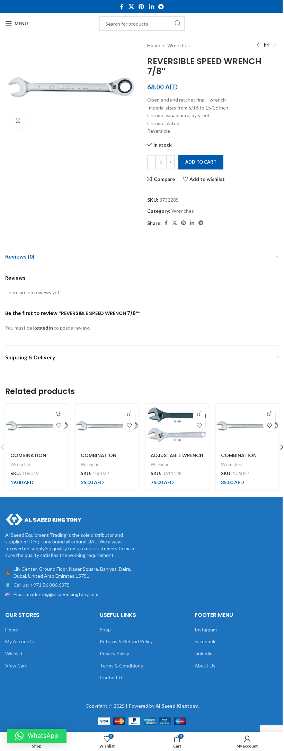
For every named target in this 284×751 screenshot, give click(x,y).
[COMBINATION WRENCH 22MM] (107, 426)
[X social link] (131, 6)
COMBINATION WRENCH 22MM (99, 459)
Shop (105, 629)
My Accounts (19, 641)
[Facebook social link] (122, 6)
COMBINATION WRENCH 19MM (28, 459)
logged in (43, 328)
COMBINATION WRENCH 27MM (239, 459)
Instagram (206, 629)
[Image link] (43, 519)
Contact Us (112, 677)
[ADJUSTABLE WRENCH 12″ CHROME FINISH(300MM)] (177, 426)
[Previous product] (258, 45)
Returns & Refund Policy (126, 641)
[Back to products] (266, 45)
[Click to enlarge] (18, 120)
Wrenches (178, 45)
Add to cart (200, 162)
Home (153, 45)
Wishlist (14, 653)
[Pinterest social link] (141, 6)
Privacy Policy (114, 653)
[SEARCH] (177, 23)
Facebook (205, 641)
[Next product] (274, 45)
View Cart (16, 666)
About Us (205, 666)
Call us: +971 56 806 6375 (42, 585)
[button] (59, 413)
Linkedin (204, 653)
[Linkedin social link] (151, 6)
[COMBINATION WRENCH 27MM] (247, 426)
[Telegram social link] (161, 6)
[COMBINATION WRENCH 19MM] (37, 426)
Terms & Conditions (121, 666)
